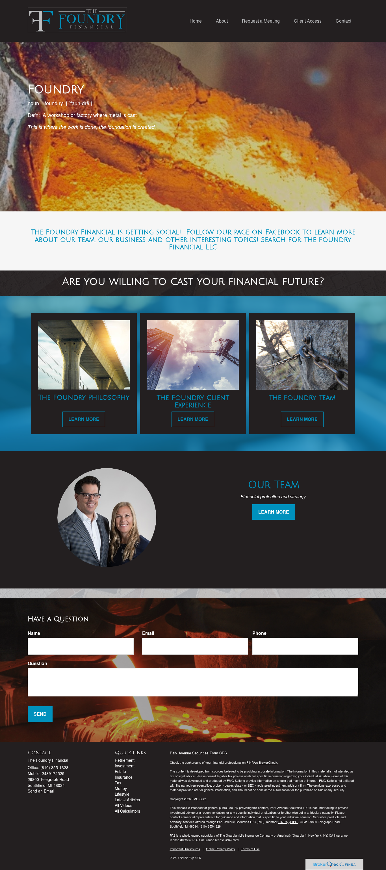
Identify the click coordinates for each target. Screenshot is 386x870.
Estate (120, 771)
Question (37, 663)
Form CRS (218, 753)
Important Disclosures (185, 849)
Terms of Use (250, 849)
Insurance (124, 777)
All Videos (123, 805)
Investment (125, 766)
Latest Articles (127, 799)
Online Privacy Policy (220, 849)
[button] (222, 21)
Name (34, 633)
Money (121, 788)
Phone (259, 633)
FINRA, (283, 821)
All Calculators (127, 811)
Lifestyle (122, 794)
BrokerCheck (268, 762)
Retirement (125, 760)
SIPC (294, 821)
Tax (118, 782)
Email (148, 633)
